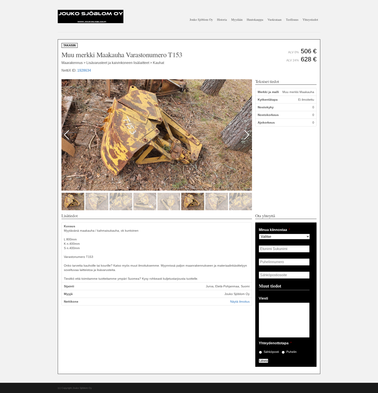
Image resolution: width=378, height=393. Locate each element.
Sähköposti (271, 351)
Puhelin (291, 351)
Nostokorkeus (268, 115)
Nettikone (71, 301)
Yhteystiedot (310, 19)
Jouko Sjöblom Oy (201, 19)
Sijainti (69, 286)
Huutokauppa (255, 19)
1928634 (84, 70)
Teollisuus (292, 19)
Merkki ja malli (268, 92)
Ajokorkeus (266, 122)
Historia (222, 19)
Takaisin (69, 45)
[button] (247, 135)
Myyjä (68, 294)
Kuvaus (69, 226)
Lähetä (263, 360)
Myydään (237, 19)
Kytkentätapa (268, 99)
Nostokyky (266, 107)
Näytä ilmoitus (240, 301)
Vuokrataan (275, 19)
